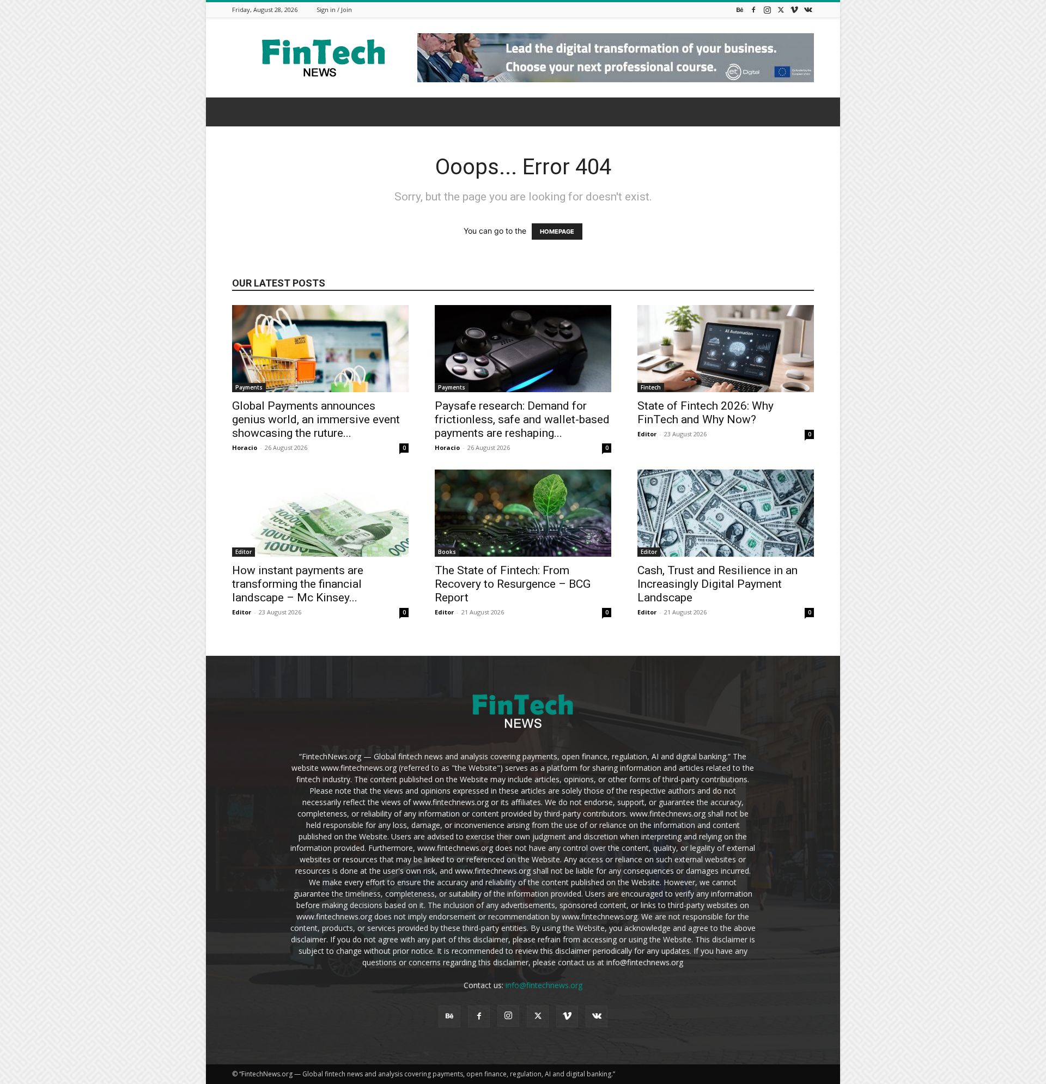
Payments (249, 387)
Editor (646, 434)
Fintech (651, 387)
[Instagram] (767, 9)
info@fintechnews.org (544, 985)
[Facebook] (753, 9)
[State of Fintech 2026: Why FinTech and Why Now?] (725, 348)
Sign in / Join (334, 9)
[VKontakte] (808, 9)
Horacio (244, 447)
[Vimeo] (794, 9)
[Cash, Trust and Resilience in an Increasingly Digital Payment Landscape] (725, 513)
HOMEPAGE (557, 231)
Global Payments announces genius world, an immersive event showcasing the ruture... (316, 419)
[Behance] (740, 9)
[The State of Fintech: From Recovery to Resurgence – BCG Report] (523, 513)
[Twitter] (781, 9)
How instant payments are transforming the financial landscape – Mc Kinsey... (297, 584)
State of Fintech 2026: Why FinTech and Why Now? (705, 412)
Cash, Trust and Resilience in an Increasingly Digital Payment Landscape (717, 584)
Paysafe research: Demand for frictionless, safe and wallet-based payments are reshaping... (522, 419)
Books (447, 552)
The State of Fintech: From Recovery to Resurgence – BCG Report (513, 584)
